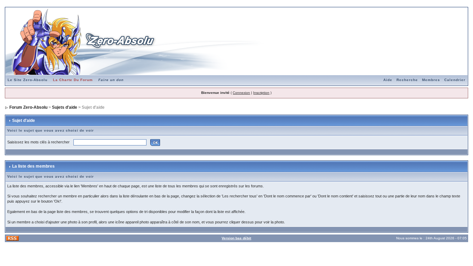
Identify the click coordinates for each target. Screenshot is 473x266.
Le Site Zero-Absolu (27, 80)
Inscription (261, 93)
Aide (387, 80)
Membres (431, 80)
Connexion (241, 93)
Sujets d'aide (64, 107)
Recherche (407, 80)
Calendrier (454, 80)
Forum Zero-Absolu (28, 107)
